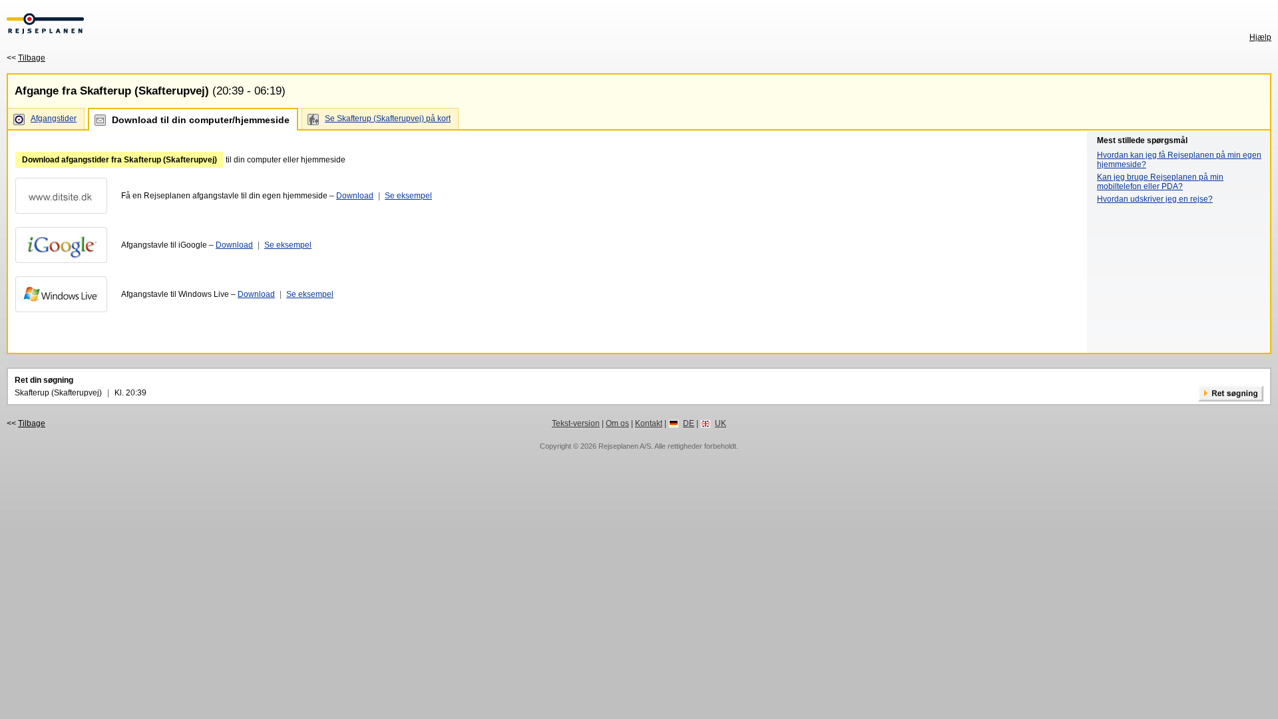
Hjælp (1260, 37)
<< (26, 58)
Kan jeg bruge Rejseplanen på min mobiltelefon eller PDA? (1160, 181)
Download (354, 195)
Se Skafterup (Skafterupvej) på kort (388, 118)
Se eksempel (408, 195)
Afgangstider (54, 118)
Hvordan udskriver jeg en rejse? (1155, 199)
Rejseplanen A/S (624, 446)
